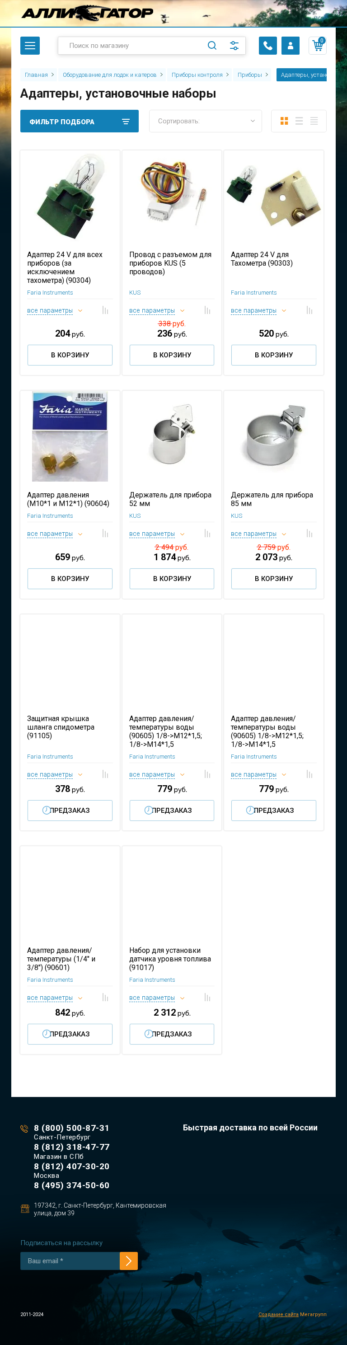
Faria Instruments (50, 292)
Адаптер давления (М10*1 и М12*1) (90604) (68, 499)
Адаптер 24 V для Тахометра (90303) (262, 258)
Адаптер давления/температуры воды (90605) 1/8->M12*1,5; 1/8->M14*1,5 (165, 731)
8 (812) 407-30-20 (72, 1166)
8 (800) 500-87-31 (72, 1128)
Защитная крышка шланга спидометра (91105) (60, 727)
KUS (135, 292)
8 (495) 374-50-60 (72, 1185)
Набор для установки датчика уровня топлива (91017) (170, 959)
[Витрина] (284, 121)
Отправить (129, 1261)
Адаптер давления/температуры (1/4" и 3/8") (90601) (61, 959)
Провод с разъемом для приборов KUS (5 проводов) (170, 263)
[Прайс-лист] (314, 121)
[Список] (299, 121)
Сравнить (105, 310)
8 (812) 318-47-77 (72, 1147)
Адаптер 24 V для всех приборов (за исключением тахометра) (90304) (65, 267)
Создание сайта (278, 1314)
